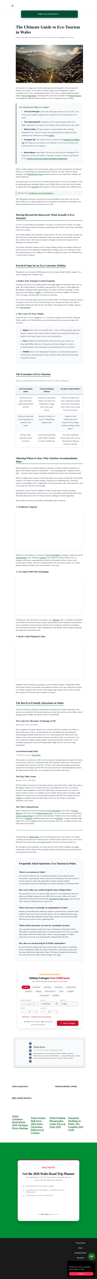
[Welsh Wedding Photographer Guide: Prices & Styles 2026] (57, 1109)
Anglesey (38, 991)
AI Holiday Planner (80, 1253)
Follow (81, 1274)
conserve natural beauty (24, 816)
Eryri (48, 555)
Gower (61, 991)
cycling (18, 798)
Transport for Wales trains (58, 899)
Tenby (38, 292)
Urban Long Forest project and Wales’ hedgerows (47, 159)
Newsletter (80, 1258)
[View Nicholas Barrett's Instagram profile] (30, 1047)
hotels (51, 135)
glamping (56, 620)
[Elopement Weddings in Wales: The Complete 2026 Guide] (76, 1109)
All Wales (26, 987)
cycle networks (25, 307)
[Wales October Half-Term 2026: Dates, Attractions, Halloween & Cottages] (39, 1109)
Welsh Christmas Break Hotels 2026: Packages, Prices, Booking (20, 1122)
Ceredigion (70, 991)
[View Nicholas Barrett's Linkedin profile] (30, 1050)
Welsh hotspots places (35, 174)
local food (35, 187)
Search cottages (69, 1023)
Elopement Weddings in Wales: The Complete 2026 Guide (75, 1124)
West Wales (47, 987)
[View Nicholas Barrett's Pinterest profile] (30, 1054)
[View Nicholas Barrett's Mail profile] (30, 1061)
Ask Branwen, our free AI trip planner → (41, 193)
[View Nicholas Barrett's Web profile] (30, 1058)
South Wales (59, 987)
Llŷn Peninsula (44, 995)
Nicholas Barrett (39, 1047)
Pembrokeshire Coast (44, 813)
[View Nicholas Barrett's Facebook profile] (30, 1043)
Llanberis (28, 818)
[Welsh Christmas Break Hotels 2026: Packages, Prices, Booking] (20, 1108)
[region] (49, 416)
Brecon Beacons (75, 96)
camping (42, 558)
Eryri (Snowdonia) (29, 96)
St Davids (58, 818)
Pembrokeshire (21, 558)
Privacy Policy (80, 1243)
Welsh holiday (34, 837)
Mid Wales (56, 995)
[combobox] (29, 1004)
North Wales (36, 755)
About (81, 1248)
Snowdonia (55, 555)
